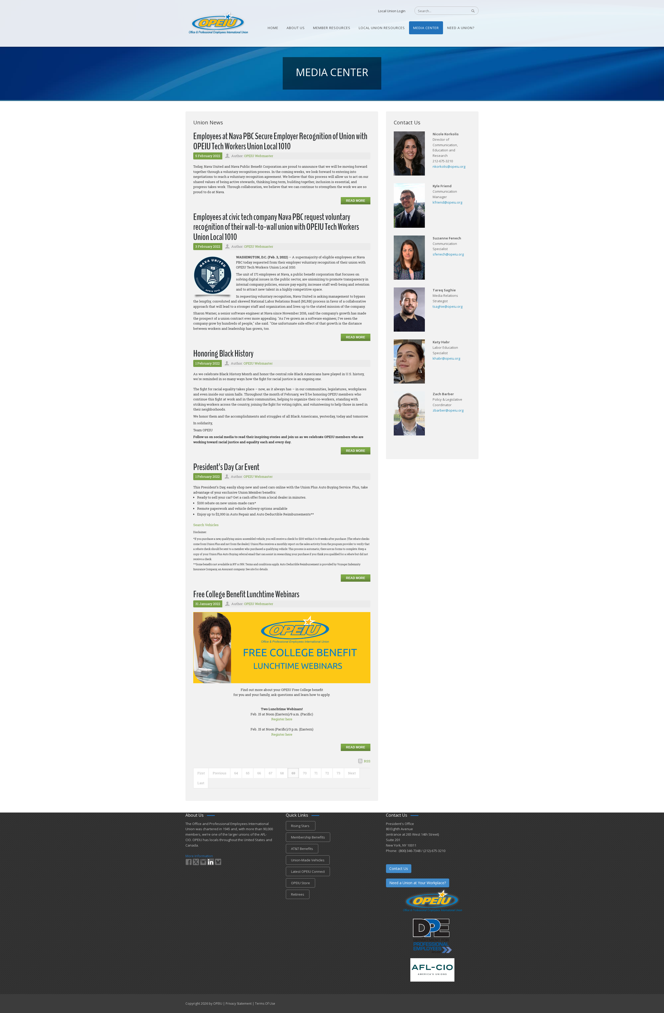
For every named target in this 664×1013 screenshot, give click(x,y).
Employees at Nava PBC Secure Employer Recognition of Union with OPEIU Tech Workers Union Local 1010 (280, 141)
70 (305, 773)
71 (315, 773)
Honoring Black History (223, 353)
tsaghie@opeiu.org (447, 306)
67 (270, 773)
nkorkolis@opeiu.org (449, 166)
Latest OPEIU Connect (308, 871)
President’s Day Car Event (226, 467)
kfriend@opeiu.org (447, 202)
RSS (367, 761)
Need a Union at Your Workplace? (417, 882)
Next (352, 773)
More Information (199, 856)
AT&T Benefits (302, 848)
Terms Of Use (265, 1003)
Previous (219, 773)
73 (338, 773)
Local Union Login (391, 11)
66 (259, 773)
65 (248, 773)
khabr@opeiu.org (446, 358)
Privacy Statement (239, 1003)
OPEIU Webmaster (258, 155)
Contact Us (398, 868)
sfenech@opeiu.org (448, 254)
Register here (281, 719)
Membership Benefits (308, 837)
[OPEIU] (218, 23)
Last (200, 783)
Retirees (297, 894)
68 (282, 773)
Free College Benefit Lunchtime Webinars (246, 594)
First (201, 773)
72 (327, 773)
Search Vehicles (206, 524)
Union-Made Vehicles (307, 860)
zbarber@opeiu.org (448, 410)
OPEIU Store (300, 883)
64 (236, 773)
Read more (355, 201)
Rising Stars (300, 825)
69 (293, 773)
